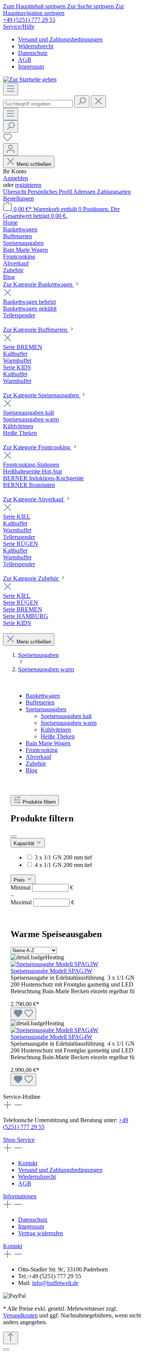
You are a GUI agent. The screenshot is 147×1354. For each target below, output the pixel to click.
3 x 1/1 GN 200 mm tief (63, 857)
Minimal (42, 887)
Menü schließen (34, 164)
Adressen (85, 191)
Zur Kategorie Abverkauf (34, 499)
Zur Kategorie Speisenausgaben (41, 395)
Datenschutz (32, 53)
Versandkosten (20, 1315)
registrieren (28, 185)
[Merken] (23, 1014)
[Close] (6, 1349)
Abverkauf (38, 757)
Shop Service (19, 1140)
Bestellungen (18, 198)
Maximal (42, 902)
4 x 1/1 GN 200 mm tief (63, 865)
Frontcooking (42, 750)
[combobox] (38, 104)
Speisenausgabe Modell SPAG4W (51, 1037)
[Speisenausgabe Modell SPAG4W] (54, 1030)
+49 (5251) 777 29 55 (29, 20)
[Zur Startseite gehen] (30, 79)
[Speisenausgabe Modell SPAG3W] (54, 964)
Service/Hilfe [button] (18, 26)
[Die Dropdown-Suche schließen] (98, 101)
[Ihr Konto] (10, 149)
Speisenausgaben (46, 709)
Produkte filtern (39, 802)
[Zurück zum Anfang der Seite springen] (10, 1338)
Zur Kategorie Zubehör (31, 578)
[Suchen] (81, 101)
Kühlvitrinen (56, 729)
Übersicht (15, 191)
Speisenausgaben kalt (66, 716)
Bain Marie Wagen (48, 743)
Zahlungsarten (114, 191)
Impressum (31, 66)
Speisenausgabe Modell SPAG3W (51, 971)
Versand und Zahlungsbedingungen (60, 39)
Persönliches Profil (50, 191)
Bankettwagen (43, 695)
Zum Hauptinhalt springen (35, 6)
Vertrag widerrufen (40, 1233)
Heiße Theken (58, 736)
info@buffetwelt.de (55, 1283)
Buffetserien (40, 702)
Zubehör (36, 763)
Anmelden (15, 178)
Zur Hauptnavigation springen (63, 9)
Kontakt (27, 1163)
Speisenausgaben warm (68, 723)
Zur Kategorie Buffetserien (36, 329)
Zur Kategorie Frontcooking (37, 447)
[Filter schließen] (14, 836)
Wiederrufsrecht (37, 1176)
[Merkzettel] (7, 139)
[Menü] (10, 89)
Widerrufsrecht (35, 46)
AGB (24, 60)
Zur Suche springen (91, 6)
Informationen (20, 1196)
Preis (20, 880)
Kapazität (25, 843)
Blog (31, 770)
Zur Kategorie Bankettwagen (38, 284)
